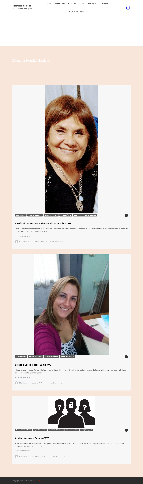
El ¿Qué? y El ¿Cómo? (77, 12)
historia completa (22, 236)
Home (49, 4)
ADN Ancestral (21, 356)
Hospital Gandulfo (35, 215)
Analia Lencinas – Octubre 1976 (32, 438)
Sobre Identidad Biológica (65, 4)
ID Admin (23, 241)
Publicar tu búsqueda (89, 4)
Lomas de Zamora (51, 215)
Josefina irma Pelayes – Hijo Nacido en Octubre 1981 (43, 224)
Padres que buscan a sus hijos (85, 215)
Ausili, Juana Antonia (23, 430)
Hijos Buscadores (35, 356)
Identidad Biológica (22, 6)
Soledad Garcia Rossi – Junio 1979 (33, 365)
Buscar (105, 4)
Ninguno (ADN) (66, 215)
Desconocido (20, 215)
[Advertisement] (71, 31)
